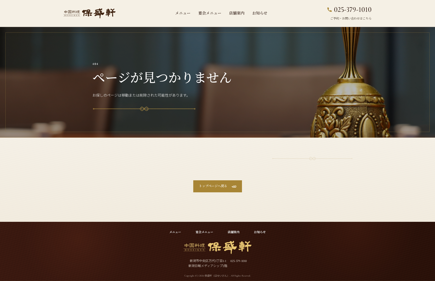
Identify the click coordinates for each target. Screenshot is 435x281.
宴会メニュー (209, 13)
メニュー (183, 13)
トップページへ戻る (213, 186)
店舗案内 (236, 13)
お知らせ (259, 13)
